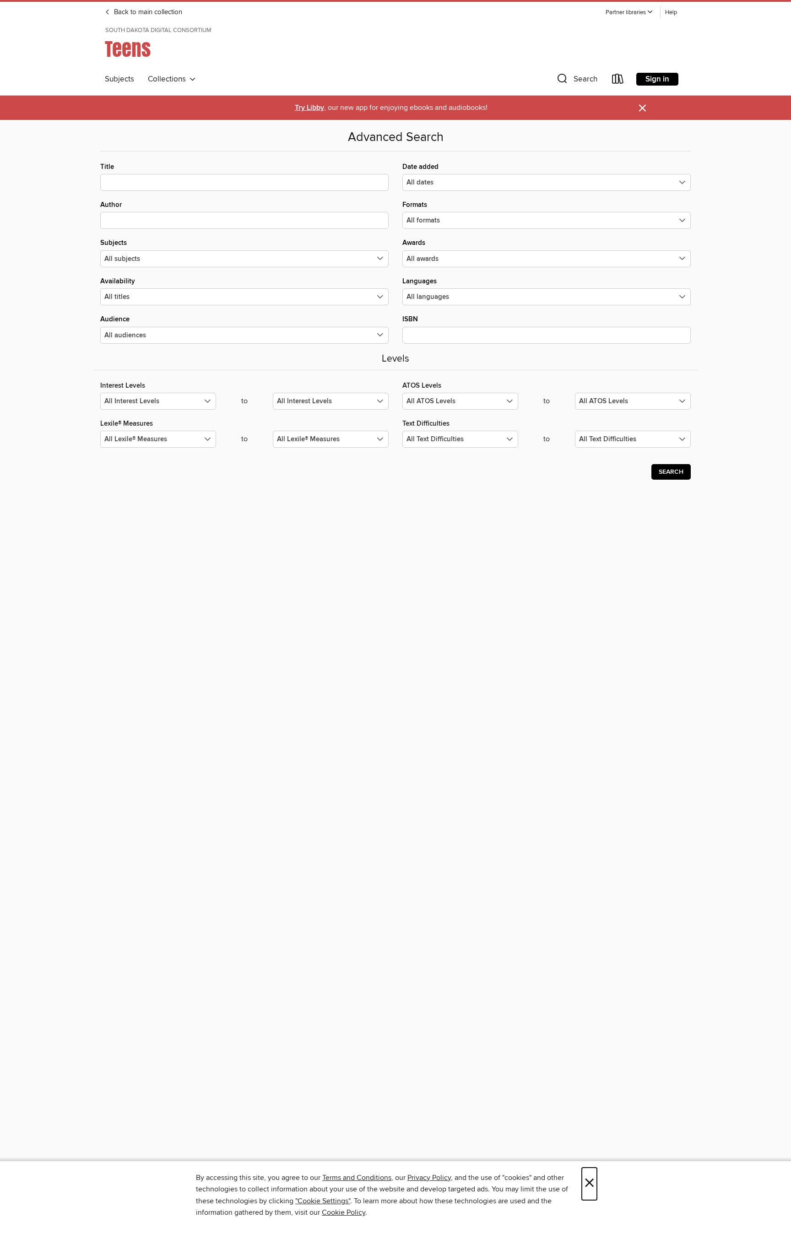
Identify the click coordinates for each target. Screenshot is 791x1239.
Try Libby (309, 108)
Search (671, 472)
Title (107, 166)
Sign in (657, 79)
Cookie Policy (343, 1212)
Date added (420, 166)
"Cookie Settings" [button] (322, 1201)
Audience (115, 319)
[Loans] (618, 81)
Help (671, 12)
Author (111, 204)
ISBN (410, 319)
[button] (629, 12)
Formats (414, 204)
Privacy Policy (429, 1177)
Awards (413, 242)
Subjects (119, 79)
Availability (117, 281)
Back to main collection (147, 12)
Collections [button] (169, 79)
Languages (419, 281)
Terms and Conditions (356, 1177)
